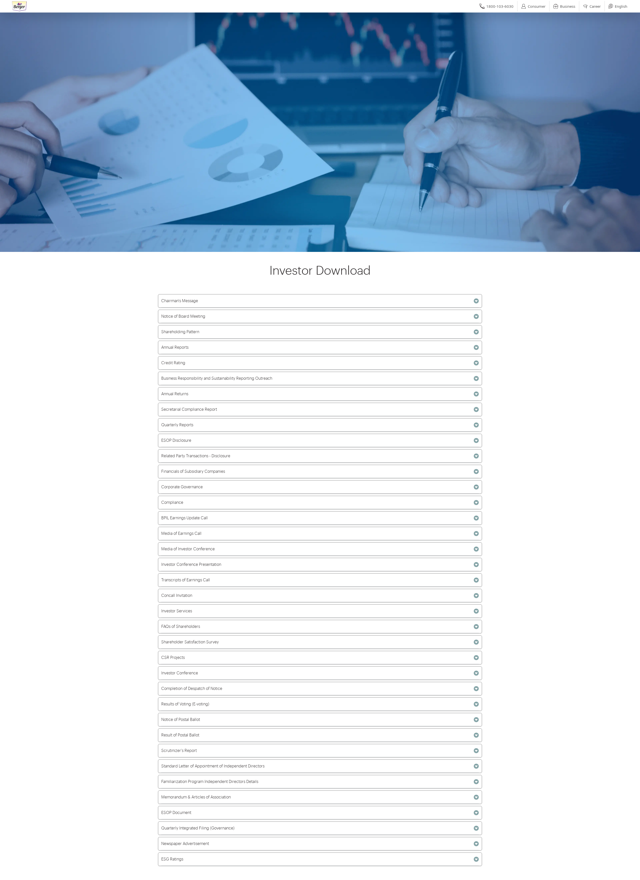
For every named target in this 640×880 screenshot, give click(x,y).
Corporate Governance (182, 487)
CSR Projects (173, 658)
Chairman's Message (179, 301)
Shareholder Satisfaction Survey (190, 642)
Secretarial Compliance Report (189, 409)
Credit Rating (173, 363)
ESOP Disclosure (176, 440)
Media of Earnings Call (181, 534)
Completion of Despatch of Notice (191, 689)
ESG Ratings (172, 859)
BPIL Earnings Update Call (184, 518)
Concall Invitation (176, 596)
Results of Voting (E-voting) (185, 704)
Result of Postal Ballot (180, 735)
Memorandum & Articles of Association (196, 797)
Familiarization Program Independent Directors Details (209, 782)
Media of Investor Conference (188, 549)
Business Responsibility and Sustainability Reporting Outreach (216, 378)
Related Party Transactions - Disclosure (195, 456)
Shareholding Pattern (180, 332)
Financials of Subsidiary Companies (193, 472)
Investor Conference (179, 673)
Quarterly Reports (177, 425)
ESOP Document (176, 813)
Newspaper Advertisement (185, 844)
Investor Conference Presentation (191, 565)
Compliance (172, 503)
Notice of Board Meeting (183, 316)
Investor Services (176, 611)
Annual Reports (174, 347)
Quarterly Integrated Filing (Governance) (197, 828)
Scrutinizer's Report (179, 751)
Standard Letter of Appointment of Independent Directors (212, 766)
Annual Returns (174, 394)
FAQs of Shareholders (180, 627)
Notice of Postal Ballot (180, 720)
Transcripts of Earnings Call (185, 580)
